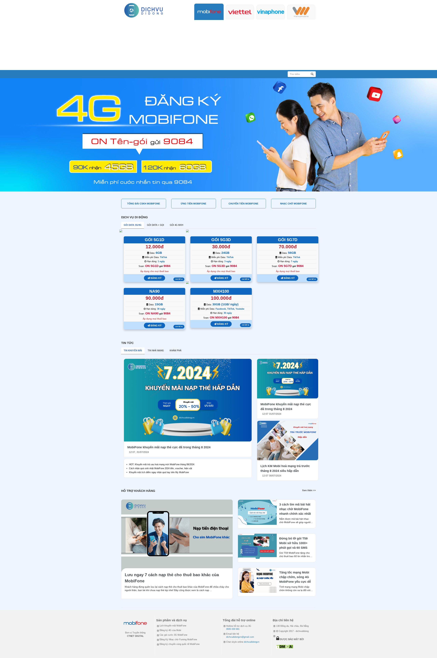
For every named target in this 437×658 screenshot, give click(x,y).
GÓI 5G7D (287, 239)
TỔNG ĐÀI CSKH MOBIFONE (143, 203)
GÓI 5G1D (154, 239)
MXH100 (221, 291)
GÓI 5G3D (221, 239)
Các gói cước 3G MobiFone (173, 635)
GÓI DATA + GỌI (155, 225)
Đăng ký (155, 278)
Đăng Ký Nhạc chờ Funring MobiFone (178, 639)
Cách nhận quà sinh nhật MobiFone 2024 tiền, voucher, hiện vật (160, 468)
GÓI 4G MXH (176, 225)
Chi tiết (178, 279)
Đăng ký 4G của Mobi (170, 630)
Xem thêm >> (309, 490)
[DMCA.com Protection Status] (284, 646)
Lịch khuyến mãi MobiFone (173, 625)
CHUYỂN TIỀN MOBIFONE (243, 203)
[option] (218, 134)
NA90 (154, 291)
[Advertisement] (218, 44)
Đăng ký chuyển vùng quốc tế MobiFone (180, 644)
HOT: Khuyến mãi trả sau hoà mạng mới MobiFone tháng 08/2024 (161, 464)
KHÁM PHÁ (175, 350)
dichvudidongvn (251, 642)
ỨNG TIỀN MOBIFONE (193, 203)
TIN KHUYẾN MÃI (133, 350)
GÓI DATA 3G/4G (132, 225)
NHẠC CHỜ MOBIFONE (293, 203)
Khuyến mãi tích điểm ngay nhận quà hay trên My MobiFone (159, 472)
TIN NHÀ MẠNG (156, 350)
